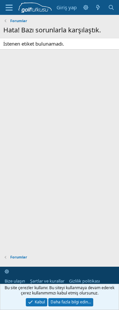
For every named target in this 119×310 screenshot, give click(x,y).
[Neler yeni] (98, 7)
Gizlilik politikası (84, 281)
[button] (86, 7)
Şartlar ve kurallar (47, 281)
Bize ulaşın (15, 281)
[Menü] (9, 7)
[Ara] (111, 7)
